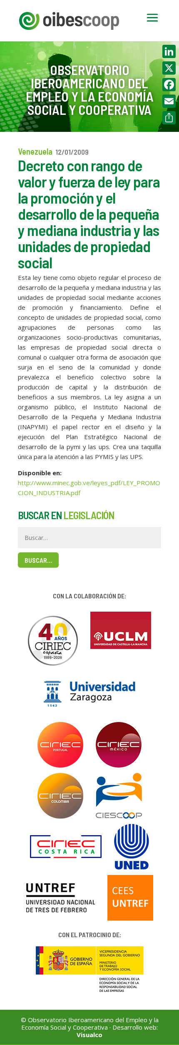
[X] (169, 68)
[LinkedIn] (169, 51)
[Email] (169, 101)
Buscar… (38, 560)
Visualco (89, 1034)
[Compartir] (169, 117)
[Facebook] (169, 84)
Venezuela (35, 151)
